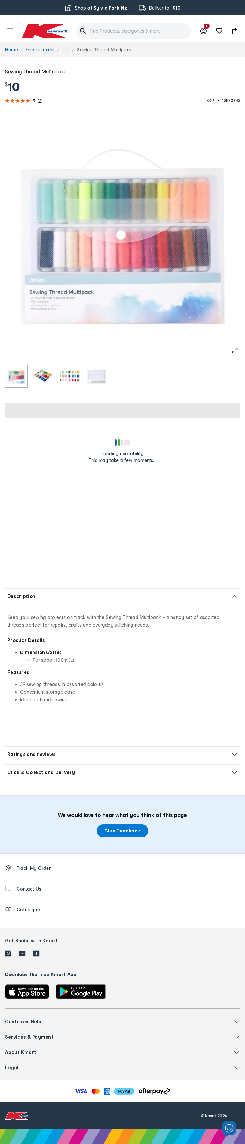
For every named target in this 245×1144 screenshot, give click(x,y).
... (66, 50)
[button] (10, 31)
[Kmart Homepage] (44, 31)
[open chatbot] (229, 1129)
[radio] (16, 376)
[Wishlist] (219, 31)
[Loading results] (122, 442)
